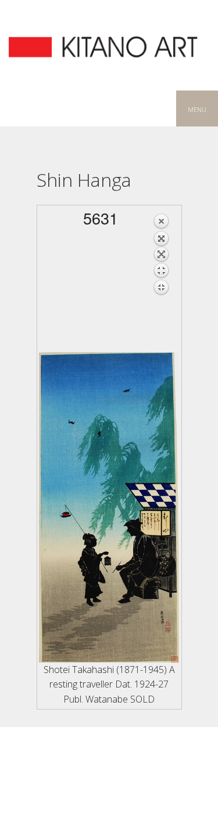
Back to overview (161, 285)
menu (197, 108)
